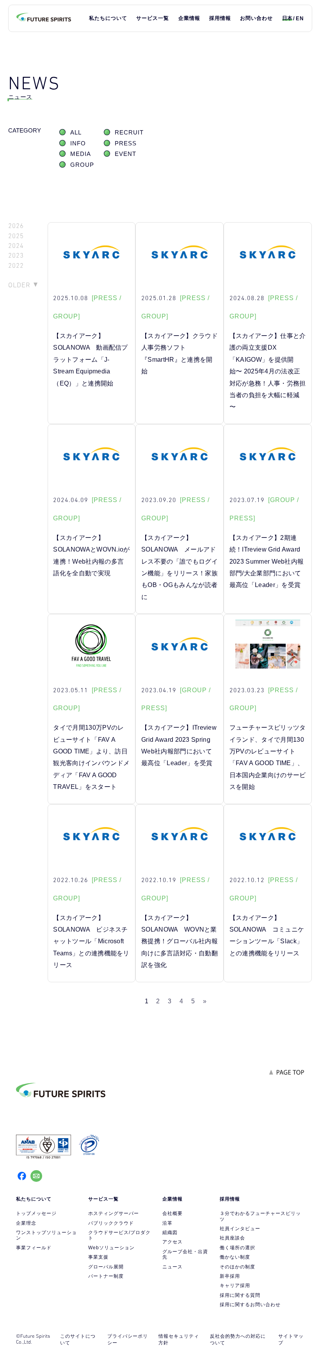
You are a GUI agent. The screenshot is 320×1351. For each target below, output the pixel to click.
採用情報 (220, 18)
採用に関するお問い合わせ (250, 1304)
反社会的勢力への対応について (238, 1339)
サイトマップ (291, 1339)
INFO (78, 143)
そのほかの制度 (237, 1267)
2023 (16, 255)
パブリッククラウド (111, 1223)
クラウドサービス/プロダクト (119, 1235)
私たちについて (108, 18)
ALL (76, 132)
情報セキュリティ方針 (178, 1339)
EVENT (125, 154)
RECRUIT (129, 132)
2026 (16, 226)
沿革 (167, 1223)
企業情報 (189, 18)
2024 (16, 245)
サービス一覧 (152, 18)
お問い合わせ (256, 18)
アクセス (172, 1242)
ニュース (172, 1267)
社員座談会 (232, 1238)
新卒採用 (230, 1276)
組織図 (170, 1232)
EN (300, 18)
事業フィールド (34, 1247)
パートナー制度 (106, 1276)
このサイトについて (78, 1339)
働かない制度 (235, 1257)
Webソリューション (111, 1247)
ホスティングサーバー (113, 1213)
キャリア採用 (235, 1285)
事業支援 (98, 1257)
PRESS (126, 143)
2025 (16, 236)
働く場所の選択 (237, 1247)
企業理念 (26, 1223)
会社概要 (172, 1213)
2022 (16, 265)
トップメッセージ (36, 1213)
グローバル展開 (106, 1267)
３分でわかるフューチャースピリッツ (260, 1216)
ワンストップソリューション (46, 1235)
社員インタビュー (240, 1228)
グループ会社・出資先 (185, 1254)
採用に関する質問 (240, 1295)
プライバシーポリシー (127, 1339)
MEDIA (80, 154)
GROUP (82, 165)
